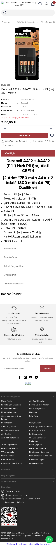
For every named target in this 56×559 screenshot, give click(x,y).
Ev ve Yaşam (6, 423)
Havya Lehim (35, 423)
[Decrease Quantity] (4, 128)
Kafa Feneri (34, 416)
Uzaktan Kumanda (9, 412)
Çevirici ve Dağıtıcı (37, 459)
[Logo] (18, 4)
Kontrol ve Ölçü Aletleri (39, 405)
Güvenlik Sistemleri (9, 408)
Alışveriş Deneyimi (13, 283)
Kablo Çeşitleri (35, 444)
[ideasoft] (11, 544)
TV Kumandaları (8, 452)
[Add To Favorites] (52, 135)
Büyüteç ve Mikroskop (39, 452)
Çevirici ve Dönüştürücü (11, 463)
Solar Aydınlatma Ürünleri (40, 426)
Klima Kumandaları (37, 448)
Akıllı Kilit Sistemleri (10, 438)
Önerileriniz (10, 274)
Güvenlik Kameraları (10, 430)
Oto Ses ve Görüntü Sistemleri (38, 439)
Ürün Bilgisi (9, 153)
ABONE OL (47, 368)
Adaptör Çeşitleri (8, 426)
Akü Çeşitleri (6, 434)
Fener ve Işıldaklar (37, 408)
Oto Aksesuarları (36, 463)
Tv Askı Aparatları (9, 444)
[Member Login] (46, 4)
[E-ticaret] (28, 544)
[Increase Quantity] (52, 128)
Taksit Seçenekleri (13, 266)
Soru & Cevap (11, 257)
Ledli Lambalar (35, 434)
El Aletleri (33, 412)
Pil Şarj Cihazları (28, 99)
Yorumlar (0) (10, 248)
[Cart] (53, 4)
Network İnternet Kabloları (40, 456)
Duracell (5, 84)
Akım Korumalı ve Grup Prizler (11, 417)
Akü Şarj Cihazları (37, 401)
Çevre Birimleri (7, 459)
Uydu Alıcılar (7, 401)
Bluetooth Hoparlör (9, 448)
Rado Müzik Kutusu (37, 430)
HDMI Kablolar (7, 456)
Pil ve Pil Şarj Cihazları (11, 405)
